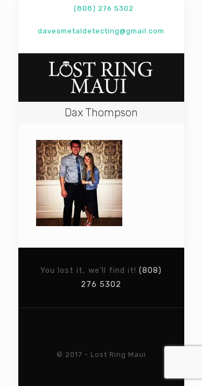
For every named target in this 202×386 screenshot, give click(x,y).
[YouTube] (101, 45)
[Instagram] (115, 45)
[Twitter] (87, 45)
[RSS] (129, 45)
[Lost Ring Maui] (101, 77)
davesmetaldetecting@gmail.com (101, 31)
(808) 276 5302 (104, 8)
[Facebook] (59, 45)
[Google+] (73, 45)
